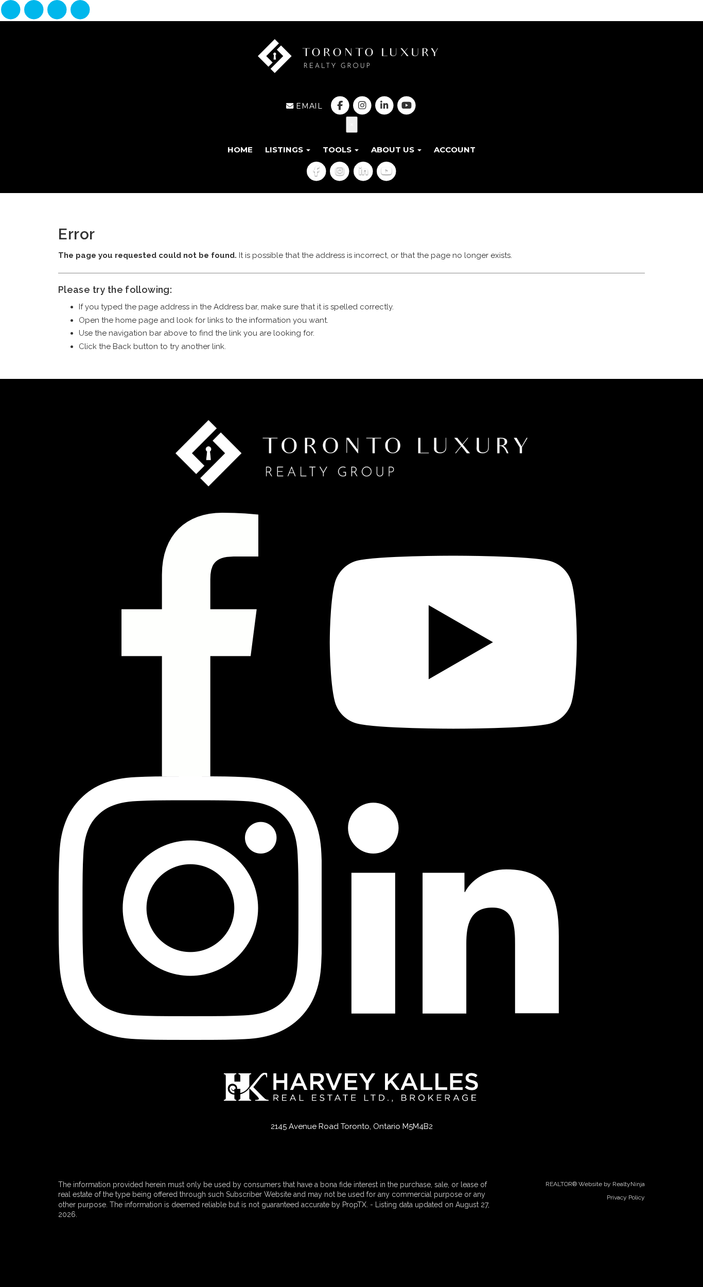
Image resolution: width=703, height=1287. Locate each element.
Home (240, 149)
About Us (393, 149)
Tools (338, 149)
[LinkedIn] (58, 10)
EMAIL (308, 106)
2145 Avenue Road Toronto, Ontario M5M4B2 (352, 1126)
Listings (285, 149)
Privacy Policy (626, 1197)
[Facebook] (11, 10)
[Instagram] (34, 10)
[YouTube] (80, 10)
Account (455, 149)
